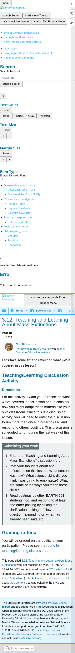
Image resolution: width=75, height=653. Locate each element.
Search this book (10, 71)
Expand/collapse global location (71, 309)
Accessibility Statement (30, 634)
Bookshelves (43, 310)
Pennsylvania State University (34, 348)
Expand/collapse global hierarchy (6, 310)
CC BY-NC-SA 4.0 (60, 569)
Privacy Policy (40, 630)
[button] (14, 240)
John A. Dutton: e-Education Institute (48, 578)
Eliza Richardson (26, 344)
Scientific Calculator (20, 212)
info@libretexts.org (29, 637)
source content (15, 582)
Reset (6, 110)
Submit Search (11, 83)
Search (7, 648)
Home (19, 310)
